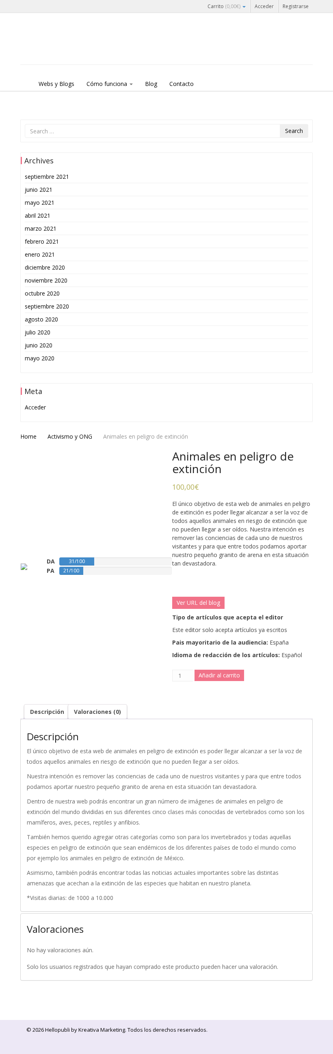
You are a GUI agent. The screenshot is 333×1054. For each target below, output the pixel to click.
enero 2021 (40, 254)
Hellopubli (81, 49)
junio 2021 (38, 189)
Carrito (224, 6)
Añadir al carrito (219, 675)
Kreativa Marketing (101, 1029)
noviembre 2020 (46, 280)
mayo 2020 (39, 358)
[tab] (47, 711)
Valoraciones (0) (97, 712)
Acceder (264, 6)
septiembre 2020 (47, 306)
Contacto (181, 84)
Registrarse (296, 6)
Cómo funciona (107, 84)
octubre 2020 (42, 293)
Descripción (47, 712)
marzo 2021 (40, 228)
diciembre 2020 (45, 267)
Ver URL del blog (198, 602)
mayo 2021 (39, 202)
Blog (151, 84)
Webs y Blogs (56, 84)
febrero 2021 (42, 241)
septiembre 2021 (47, 176)
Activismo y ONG (70, 436)
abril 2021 (37, 215)
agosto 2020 (41, 319)
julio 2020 (37, 332)
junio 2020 (38, 345)
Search (294, 131)
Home (28, 436)
